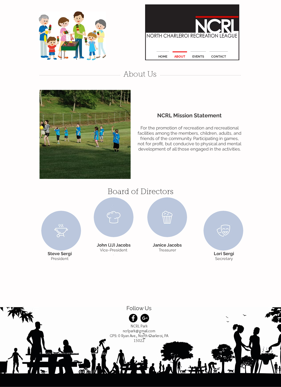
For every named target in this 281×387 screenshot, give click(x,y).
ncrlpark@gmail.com (139, 331)
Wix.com (107, 353)
